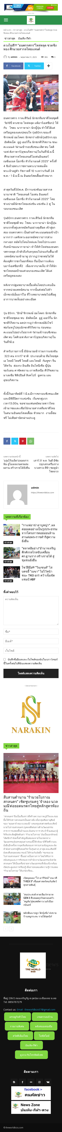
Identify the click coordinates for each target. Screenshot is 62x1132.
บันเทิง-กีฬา (24, 38)
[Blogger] (14, 1082)
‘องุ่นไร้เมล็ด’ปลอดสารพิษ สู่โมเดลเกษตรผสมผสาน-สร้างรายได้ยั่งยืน (16, 464)
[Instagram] (39, 1082)
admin (14, 57)
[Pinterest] (22, 441)
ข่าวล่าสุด (17, 29)
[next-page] (11, 929)
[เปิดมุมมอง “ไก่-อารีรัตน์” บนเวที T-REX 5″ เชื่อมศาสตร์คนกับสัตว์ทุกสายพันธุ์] (12, 882)
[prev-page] (5, 929)
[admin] (5, 57)
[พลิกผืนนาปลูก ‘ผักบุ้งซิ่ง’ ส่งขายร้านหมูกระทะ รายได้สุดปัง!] (12, 917)
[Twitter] (14, 441)
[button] (5, 20)
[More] (48, 65)
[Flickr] (31, 1082)
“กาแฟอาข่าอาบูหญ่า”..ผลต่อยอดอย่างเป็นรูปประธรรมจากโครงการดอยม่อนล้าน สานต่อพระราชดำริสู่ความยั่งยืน (39, 533)
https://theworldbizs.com (42, 492)
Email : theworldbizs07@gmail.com (36, 1009)
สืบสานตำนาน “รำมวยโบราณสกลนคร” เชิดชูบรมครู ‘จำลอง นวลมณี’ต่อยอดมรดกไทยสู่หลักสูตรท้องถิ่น (31, 803)
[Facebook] (6, 441)
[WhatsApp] (30, 441)
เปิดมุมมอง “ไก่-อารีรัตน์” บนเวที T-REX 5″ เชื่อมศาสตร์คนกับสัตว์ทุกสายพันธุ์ (40, 881)
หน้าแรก (7, 29)
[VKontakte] (48, 1082)
